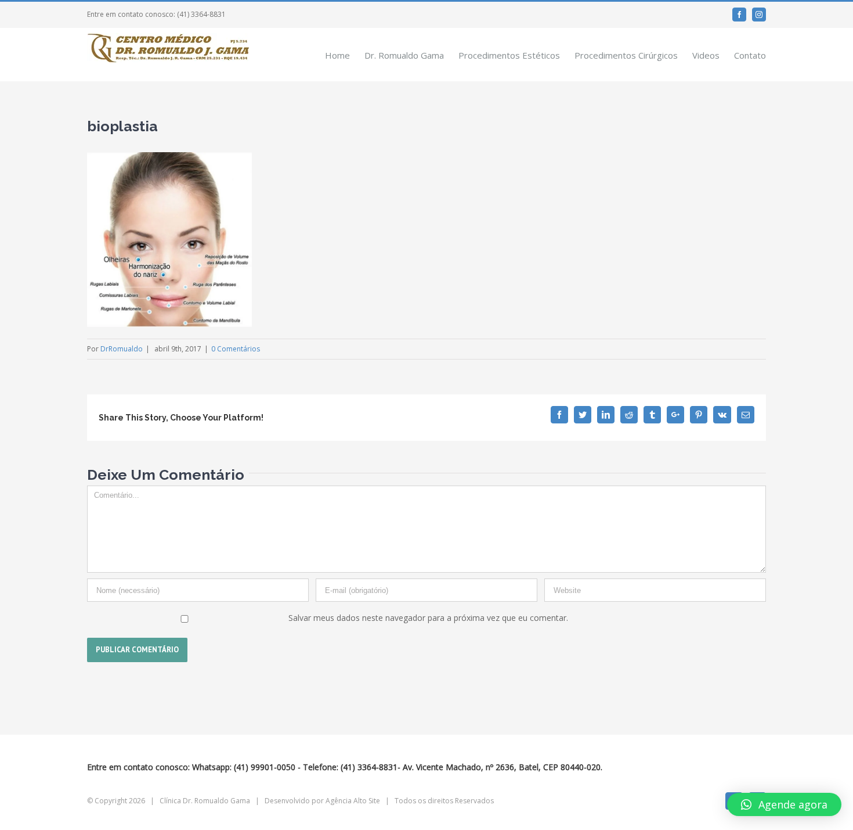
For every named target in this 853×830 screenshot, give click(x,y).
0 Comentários (235, 349)
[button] (784, 804)
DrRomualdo (121, 349)
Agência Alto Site (353, 801)
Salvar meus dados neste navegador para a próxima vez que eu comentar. (428, 617)
